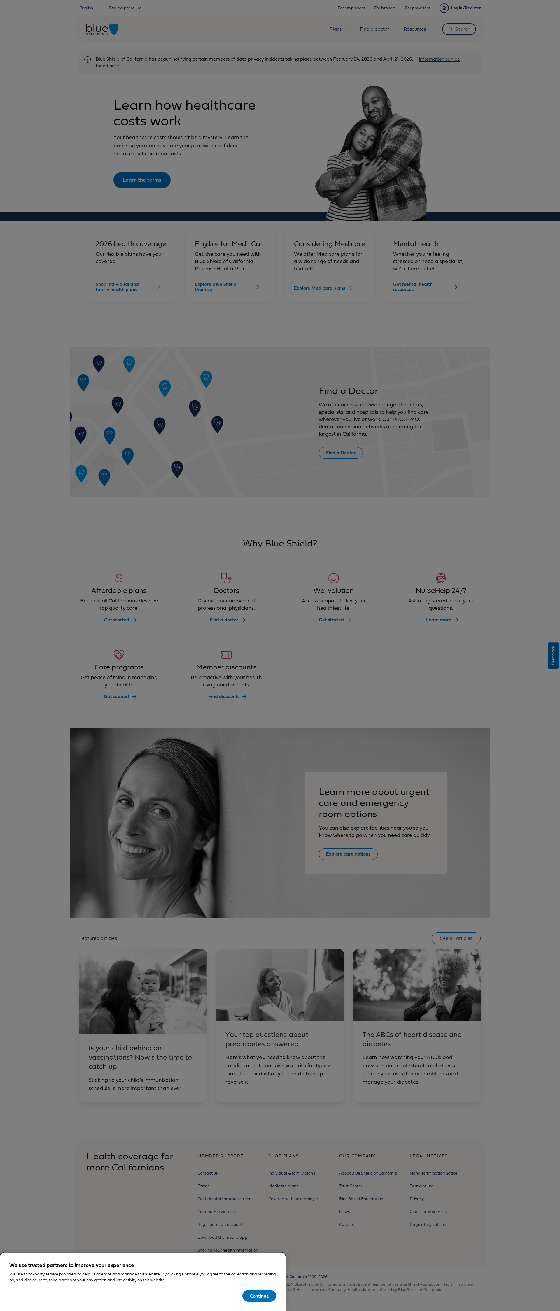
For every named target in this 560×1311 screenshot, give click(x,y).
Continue (259, 1296)
